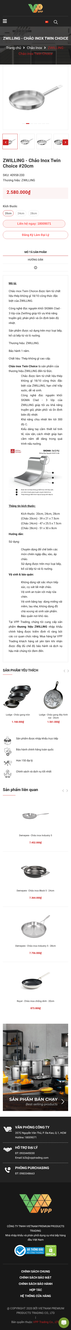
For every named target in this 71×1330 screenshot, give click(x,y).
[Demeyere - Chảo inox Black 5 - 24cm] (35, 871)
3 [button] (31, 123)
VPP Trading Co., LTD (46, 1322)
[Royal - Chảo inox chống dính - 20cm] (35, 982)
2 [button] (27, 123)
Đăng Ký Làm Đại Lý (35, 235)
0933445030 (27, 1153)
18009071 (31, 1137)
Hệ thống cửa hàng (35, 1296)
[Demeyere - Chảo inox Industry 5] (35, 816)
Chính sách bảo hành (35, 1284)
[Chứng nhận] (29, 1250)
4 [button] (35, 123)
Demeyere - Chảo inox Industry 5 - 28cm (35, 946)
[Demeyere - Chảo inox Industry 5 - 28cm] (35, 927)
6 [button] (43, 123)
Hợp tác (35, 1290)
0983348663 (27, 1173)
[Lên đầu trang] (6, 1312)
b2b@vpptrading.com (35, 1157)
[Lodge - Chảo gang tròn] (18, 695)
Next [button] (65, 142)
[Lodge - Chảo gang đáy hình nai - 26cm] (53, 695)
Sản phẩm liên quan (20, 789)
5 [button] (39, 123)
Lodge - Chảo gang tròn (18, 714)
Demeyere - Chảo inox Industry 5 (35, 835)
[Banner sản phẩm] (35, 1067)
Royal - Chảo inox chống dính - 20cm (35, 1001)
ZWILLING (28, 180)
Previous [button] (6, 142)
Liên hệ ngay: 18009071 (34, 223)
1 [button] (23, 123)
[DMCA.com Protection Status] (51, 1250)
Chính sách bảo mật (35, 1277)
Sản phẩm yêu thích (20, 670)
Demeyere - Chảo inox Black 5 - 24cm (35, 890)
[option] (35, 97)
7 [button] (47, 123)
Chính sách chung (35, 1271)
